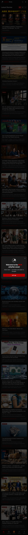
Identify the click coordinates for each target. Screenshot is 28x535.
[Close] (25, 258)
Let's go (14, 275)
